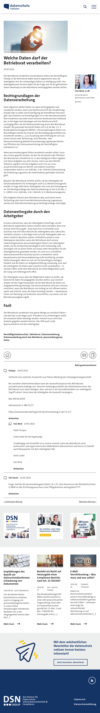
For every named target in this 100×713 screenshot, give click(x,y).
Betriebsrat (35, 334)
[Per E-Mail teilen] (84, 355)
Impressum (79, 699)
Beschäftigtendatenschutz (16, 334)
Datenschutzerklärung (85, 704)
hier (63, 203)
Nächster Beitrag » (87, 501)
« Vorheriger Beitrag (13, 501)
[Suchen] (85, 6)
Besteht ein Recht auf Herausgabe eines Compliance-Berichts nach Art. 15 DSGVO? (49, 576)
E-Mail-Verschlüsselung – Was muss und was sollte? (83, 574)
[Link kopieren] (92, 355)
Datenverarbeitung (50, 334)
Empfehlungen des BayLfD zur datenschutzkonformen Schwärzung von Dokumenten (17, 578)
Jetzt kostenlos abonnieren (70, 662)
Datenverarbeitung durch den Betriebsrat (23, 337)
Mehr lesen (9, 624)
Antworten (14, 418)
